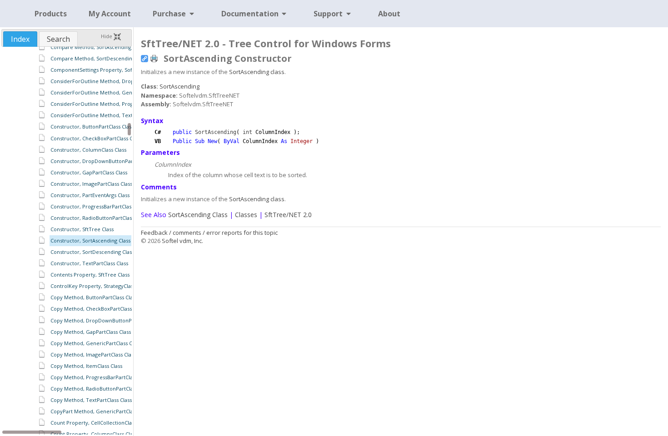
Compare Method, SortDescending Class (99, 58)
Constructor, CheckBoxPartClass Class (95, 138)
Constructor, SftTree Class (82, 229)
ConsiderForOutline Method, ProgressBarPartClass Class (118, 103)
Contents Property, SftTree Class (90, 274)
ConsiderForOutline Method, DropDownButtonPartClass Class (124, 81)
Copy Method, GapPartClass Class (90, 331)
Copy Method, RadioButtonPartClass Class (100, 388)
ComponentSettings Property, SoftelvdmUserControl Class (121, 69)
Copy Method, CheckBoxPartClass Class (97, 308)
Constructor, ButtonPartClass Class (92, 126)
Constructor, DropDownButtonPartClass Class (105, 161)
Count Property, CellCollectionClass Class (100, 422)
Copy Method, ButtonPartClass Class (93, 297)
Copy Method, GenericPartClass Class (95, 343)
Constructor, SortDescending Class (92, 251)
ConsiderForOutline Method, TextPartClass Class (109, 115)
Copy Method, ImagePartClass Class (93, 354)
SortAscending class (256, 72)
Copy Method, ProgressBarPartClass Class (100, 377)
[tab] (20, 39)
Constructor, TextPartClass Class (89, 263)
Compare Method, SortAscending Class (97, 47)
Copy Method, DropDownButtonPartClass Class (107, 320)
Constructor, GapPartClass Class (88, 172)
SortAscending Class (198, 214)
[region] (66, 241)
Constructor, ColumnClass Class (88, 149)
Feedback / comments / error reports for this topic (209, 232)
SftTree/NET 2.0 (288, 214)
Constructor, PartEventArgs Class (90, 195)
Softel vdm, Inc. (182, 241)
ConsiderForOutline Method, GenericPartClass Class (113, 92)
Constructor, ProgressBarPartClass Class (98, 206)
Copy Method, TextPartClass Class (91, 399)
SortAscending (179, 86)
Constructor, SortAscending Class (90, 240)
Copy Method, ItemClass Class (86, 365)
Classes (246, 214)
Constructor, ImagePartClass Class (91, 183)
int (247, 132)
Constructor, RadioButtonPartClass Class (98, 217)
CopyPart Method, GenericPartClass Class (100, 411)
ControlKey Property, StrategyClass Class (99, 285)
